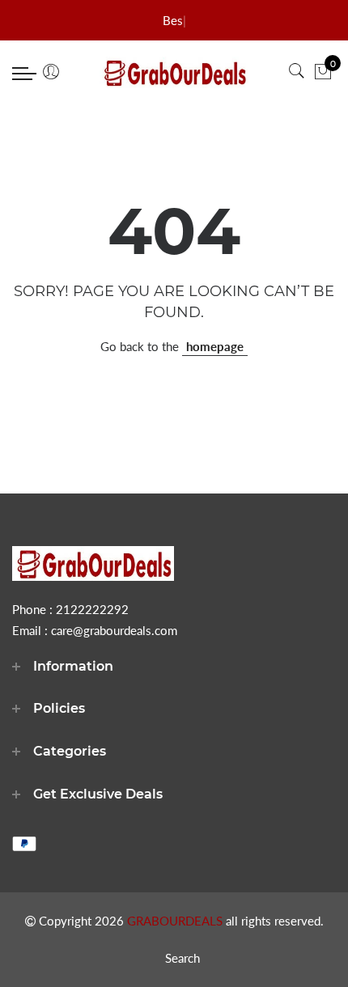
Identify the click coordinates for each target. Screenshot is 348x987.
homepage (215, 346)
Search (182, 958)
